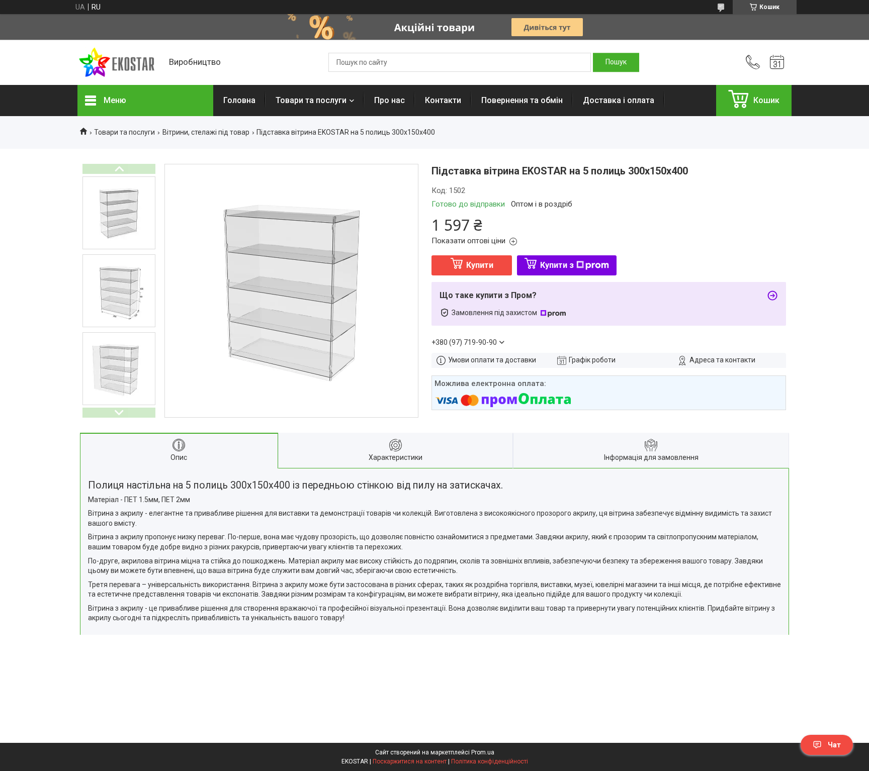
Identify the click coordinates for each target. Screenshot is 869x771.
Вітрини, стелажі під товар (205, 132)
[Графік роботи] (777, 62)
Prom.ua (482, 752)
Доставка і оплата (618, 100)
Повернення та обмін (522, 100)
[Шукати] (616, 62)
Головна (239, 100)
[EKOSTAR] (118, 62)
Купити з (557, 265)
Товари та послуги (311, 100)
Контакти (443, 100)
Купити (479, 265)
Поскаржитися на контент (410, 761)
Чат (834, 745)
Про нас (389, 100)
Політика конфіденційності (489, 761)
